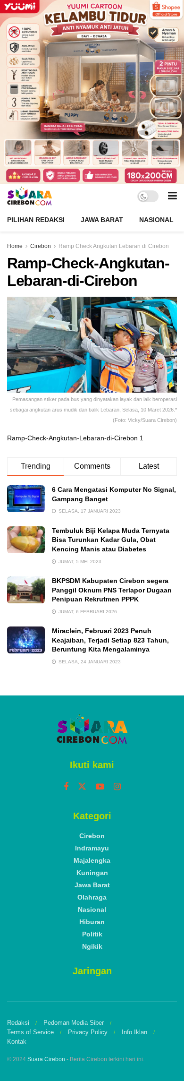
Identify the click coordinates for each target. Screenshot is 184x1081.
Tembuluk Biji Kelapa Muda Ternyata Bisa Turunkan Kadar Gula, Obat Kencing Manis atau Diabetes (110, 540)
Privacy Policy (88, 1032)
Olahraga (92, 897)
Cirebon (40, 246)
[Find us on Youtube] (100, 786)
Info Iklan (134, 1032)
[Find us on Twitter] (82, 786)
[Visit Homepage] (29, 196)
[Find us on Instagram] (117, 786)
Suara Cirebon (46, 1059)
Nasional (156, 219)
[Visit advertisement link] (92, 92)
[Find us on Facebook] (66, 786)
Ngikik (92, 946)
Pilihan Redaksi (36, 219)
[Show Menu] (172, 196)
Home (15, 246)
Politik (92, 934)
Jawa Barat (102, 219)
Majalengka (92, 860)
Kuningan (92, 872)
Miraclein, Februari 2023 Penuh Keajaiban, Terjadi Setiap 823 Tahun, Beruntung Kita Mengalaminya (110, 640)
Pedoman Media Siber (73, 1022)
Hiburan (92, 922)
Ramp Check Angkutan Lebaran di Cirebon (114, 246)
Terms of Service (30, 1032)
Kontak (16, 1041)
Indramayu (92, 848)
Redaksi (18, 1022)
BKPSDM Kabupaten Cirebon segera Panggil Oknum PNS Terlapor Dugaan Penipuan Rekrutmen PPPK (112, 590)
